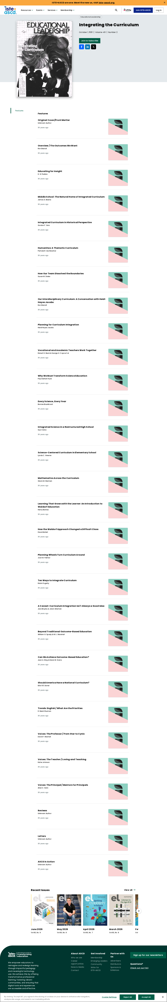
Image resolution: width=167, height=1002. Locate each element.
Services (51, 10)
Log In (159, 10)
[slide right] (138, 911)
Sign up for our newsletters (148, 955)
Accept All (146, 997)
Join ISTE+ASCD (143, 10)
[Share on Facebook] (81, 46)
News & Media (77, 967)
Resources (26, 10)
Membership (66, 10)
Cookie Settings (109, 997)
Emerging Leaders (99, 961)
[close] (164, 2)
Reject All (128, 997)
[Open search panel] (116, 10)
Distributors (116, 964)
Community (96, 964)
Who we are (76, 957)
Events (39, 10)
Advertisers (116, 960)
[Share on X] (93, 46)
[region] (83, 997)
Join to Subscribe (89, 40)
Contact (75, 970)
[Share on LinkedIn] (87, 46)
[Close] (163, 997)
